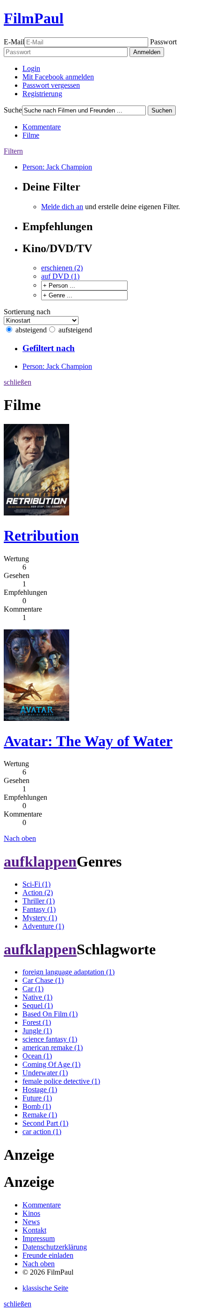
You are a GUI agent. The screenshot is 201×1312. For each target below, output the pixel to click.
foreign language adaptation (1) (68, 972)
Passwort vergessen (51, 85)
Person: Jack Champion (57, 167)
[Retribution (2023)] (36, 513)
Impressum (38, 1238)
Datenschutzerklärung (54, 1247)
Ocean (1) (37, 1056)
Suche (13, 110)
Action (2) (37, 892)
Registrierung (42, 94)
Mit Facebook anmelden (58, 77)
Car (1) (32, 989)
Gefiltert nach (48, 348)
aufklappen (40, 861)
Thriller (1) (38, 901)
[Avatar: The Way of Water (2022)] (36, 718)
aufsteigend (75, 330)
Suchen (161, 110)
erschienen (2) (62, 268)
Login (31, 68)
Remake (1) (39, 1115)
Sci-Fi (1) (36, 884)
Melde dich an (62, 207)
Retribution (41, 535)
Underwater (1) (45, 1073)
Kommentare (41, 127)
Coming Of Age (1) (51, 1064)
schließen (17, 382)
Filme (30, 135)
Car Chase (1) (43, 980)
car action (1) (41, 1132)
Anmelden (146, 52)
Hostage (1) (39, 1089)
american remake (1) (52, 1047)
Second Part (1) (45, 1123)
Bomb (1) (36, 1106)
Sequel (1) (37, 1005)
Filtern (13, 151)
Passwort (163, 42)
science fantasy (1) (49, 1039)
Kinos (31, 1213)
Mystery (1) (39, 918)
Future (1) (37, 1098)
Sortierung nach (27, 312)
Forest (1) (36, 1022)
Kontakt (34, 1230)
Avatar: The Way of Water (88, 741)
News (31, 1222)
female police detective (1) (61, 1081)
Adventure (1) (43, 926)
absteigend (31, 330)
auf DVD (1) (60, 276)
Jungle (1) (37, 1031)
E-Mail (14, 42)
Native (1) (37, 997)
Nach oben (20, 838)
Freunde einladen (47, 1255)
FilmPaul (34, 18)
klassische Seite (45, 1288)
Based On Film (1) (50, 1014)
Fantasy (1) (39, 909)
